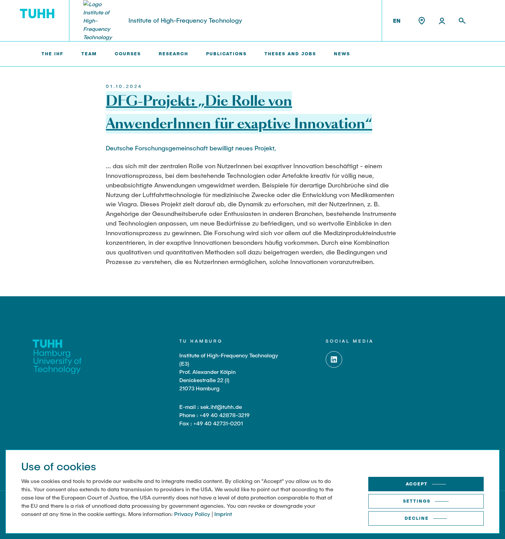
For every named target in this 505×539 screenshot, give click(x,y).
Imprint (223, 514)
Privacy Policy (192, 514)
